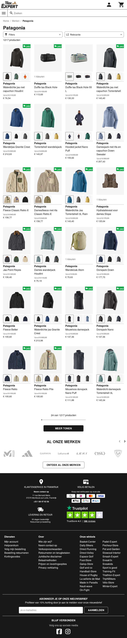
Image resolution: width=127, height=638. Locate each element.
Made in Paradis (89, 582)
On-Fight (84, 590)
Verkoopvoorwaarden (50, 549)
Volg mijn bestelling (15, 549)
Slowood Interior (111, 552)
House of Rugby (89, 575)
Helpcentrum (11, 545)
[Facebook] (59, 632)
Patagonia (9, 83)
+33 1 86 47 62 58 (41, 501)
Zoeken (18, 13)
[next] (125, 441)
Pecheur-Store (110, 545)
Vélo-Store (108, 582)
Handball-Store (88, 571)
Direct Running (88, 549)
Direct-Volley (87, 552)
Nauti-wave (86, 586)
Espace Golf (86, 556)
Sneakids (108, 564)
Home (6, 20)
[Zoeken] (11, 13)
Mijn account (11, 541)
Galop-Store (86, 564)
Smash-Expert (110, 556)
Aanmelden (96, 610)
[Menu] (3, 13)
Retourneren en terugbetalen (54, 552)
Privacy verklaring (48, 567)
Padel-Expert (110, 541)
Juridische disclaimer (50, 556)
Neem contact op (41, 491)
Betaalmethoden (47, 560)
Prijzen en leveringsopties (52, 564)
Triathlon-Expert (111, 575)
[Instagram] (68, 632)
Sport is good (110, 567)
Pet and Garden (111, 549)
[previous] (119, 441)
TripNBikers (109, 579)
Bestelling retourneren (16, 552)
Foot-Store (85, 560)
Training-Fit (109, 571)
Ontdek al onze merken (64, 465)
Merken (16, 20)
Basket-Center (88, 541)
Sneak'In (107, 560)
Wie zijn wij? (45, 541)
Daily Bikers (86, 545)
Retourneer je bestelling (40, 521)
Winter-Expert (110, 586)
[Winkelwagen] (121, 5)
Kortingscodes (12, 556)
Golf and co (86, 567)
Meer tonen (63, 428)
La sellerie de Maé (90, 579)
